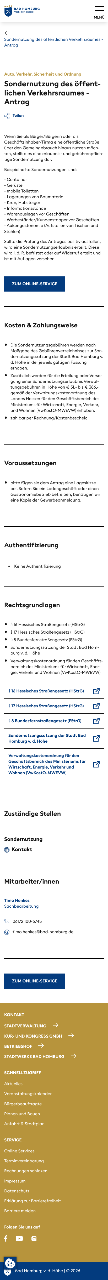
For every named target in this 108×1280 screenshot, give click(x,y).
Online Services (19, 1151)
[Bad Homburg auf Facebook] (6, 1238)
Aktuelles (13, 1083)
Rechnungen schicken (25, 1171)
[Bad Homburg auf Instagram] (34, 1238)
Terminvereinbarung (24, 1161)
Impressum (15, 1181)
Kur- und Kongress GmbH (33, 1036)
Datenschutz (17, 1191)
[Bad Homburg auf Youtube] (19, 1238)
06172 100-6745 (27, 921)
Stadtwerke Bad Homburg (34, 1056)
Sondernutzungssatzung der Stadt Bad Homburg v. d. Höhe (47, 738)
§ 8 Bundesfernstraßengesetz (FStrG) (44, 721)
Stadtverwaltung (25, 1026)
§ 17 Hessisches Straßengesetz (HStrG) (46, 706)
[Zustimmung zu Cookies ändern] (10, 1263)
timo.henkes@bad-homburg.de (43, 932)
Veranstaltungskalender (28, 1093)
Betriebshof (18, 1046)
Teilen (18, 115)
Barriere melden (20, 1211)
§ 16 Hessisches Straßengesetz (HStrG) (46, 691)
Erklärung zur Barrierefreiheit (32, 1201)
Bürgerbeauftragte (23, 1104)
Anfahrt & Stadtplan (24, 1124)
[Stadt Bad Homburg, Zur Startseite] (22, 11)
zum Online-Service (34, 284)
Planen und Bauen (22, 1114)
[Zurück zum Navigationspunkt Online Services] (5, 33)
